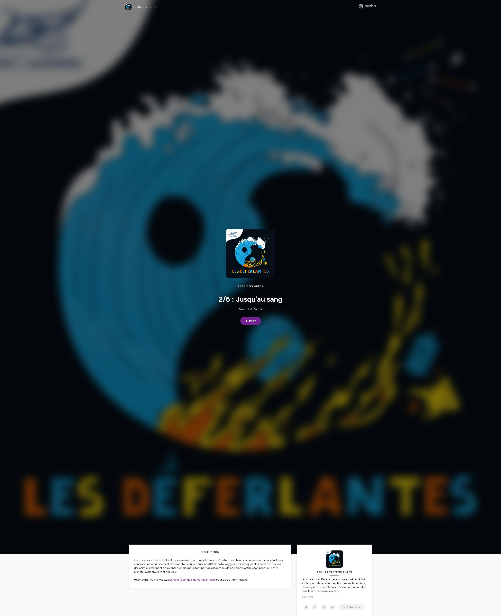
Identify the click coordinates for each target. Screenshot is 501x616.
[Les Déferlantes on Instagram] (324, 607)
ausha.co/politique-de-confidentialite (191, 579)
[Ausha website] (367, 6)
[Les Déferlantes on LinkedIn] (332, 607)
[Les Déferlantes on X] (315, 607)
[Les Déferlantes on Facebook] (306, 607)
